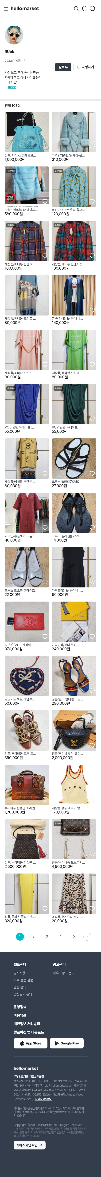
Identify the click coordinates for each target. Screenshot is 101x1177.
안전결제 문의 (23, 994)
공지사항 (19, 973)
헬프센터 (20, 964)
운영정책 (20, 1007)
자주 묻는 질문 (23, 980)
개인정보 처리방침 (27, 1024)
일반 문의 (20, 987)
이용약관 (20, 1015)
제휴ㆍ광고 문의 (63, 973)
